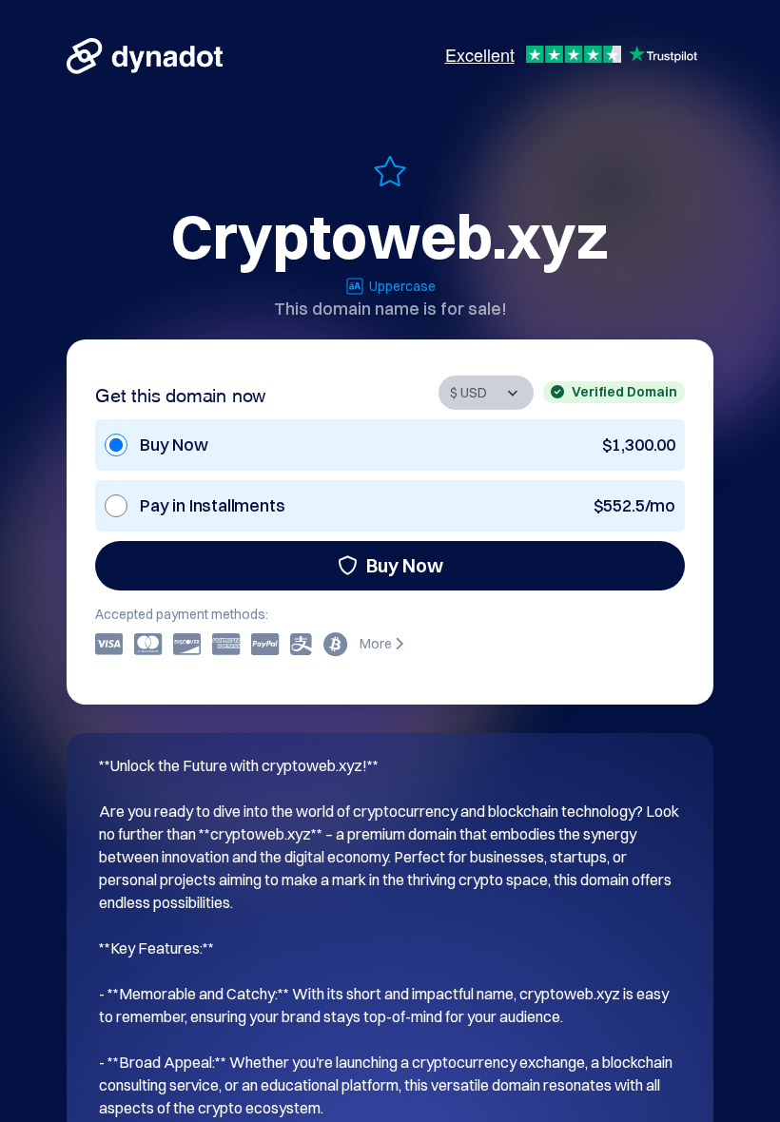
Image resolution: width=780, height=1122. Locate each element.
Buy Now (404, 565)
